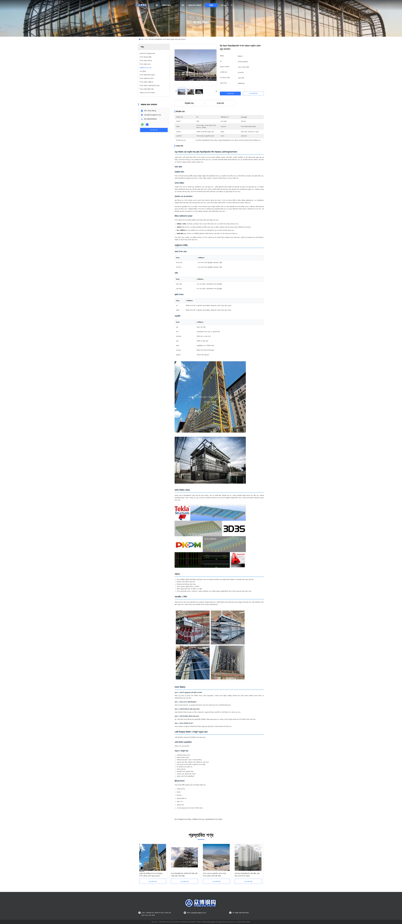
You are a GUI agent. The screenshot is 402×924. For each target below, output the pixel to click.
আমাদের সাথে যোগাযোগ (194, 5)
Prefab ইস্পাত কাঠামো (184, 819)
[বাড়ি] (141, 5)
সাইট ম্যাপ (154, 922)
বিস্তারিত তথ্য (189, 103)
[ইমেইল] (147, 124)
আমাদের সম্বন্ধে (166, 5)
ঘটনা (183, 5)
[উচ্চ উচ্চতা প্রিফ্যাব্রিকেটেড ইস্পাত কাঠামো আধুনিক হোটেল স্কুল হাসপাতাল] (195, 65)
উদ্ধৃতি (211, 5)
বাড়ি (157, 5)
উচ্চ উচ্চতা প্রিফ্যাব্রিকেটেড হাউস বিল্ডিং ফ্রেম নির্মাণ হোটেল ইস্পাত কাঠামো (247, 875)
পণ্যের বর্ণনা (220, 103)
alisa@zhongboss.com (152, 115)
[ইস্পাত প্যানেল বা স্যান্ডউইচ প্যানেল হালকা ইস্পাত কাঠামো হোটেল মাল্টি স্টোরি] (216, 857)
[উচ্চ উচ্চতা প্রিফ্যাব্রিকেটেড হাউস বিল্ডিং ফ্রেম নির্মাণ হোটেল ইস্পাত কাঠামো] (248, 857)
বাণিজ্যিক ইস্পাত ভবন (198, 819)
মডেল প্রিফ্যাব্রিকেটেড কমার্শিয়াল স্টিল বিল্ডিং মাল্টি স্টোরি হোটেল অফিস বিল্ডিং (184, 875)
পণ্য (176, 5)
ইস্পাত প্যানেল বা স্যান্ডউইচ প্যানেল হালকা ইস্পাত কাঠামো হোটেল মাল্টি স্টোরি (214, 875)
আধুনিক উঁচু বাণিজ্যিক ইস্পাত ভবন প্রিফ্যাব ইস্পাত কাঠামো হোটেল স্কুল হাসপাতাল (150, 875)
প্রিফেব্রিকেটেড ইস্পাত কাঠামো (213, 819)
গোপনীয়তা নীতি (162, 922)
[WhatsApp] (142, 124)
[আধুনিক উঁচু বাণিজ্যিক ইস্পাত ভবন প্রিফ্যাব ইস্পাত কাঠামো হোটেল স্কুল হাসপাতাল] (152, 857)
